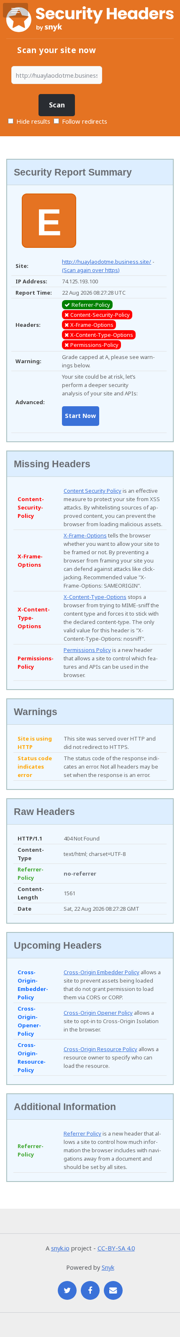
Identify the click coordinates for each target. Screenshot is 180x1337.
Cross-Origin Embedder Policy (101, 972)
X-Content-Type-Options (95, 597)
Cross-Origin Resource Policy (100, 1049)
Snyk (108, 1267)
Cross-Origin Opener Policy (98, 1012)
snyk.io (60, 1248)
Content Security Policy (92, 490)
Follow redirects (84, 121)
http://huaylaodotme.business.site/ (106, 261)
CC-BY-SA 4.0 (116, 1248)
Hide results (32, 121)
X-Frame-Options (85, 535)
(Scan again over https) (91, 270)
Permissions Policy (87, 650)
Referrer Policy (82, 1133)
